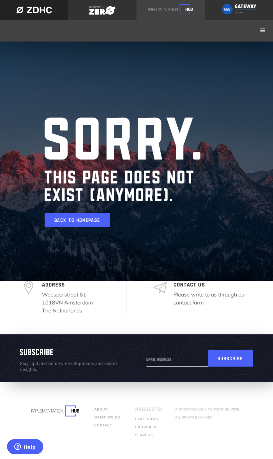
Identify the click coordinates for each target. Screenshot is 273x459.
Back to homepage (77, 219)
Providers (146, 427)
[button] (263, 31)
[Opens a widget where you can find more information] (25, 447)
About (101, 409)
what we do (107, 417)
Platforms (146, 419)
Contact (103, 425)
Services (144, 435)
